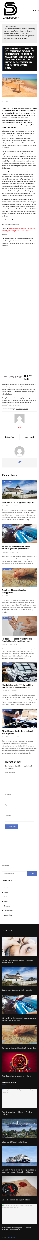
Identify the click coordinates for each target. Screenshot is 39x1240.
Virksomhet (8, 915)
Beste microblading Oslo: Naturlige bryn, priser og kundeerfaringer (18, 961)
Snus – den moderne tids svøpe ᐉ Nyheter (16, 1200)
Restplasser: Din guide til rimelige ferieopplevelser (14, 591)
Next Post (28, 437)
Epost (7, 805)
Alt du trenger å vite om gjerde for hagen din (18, 502)
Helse (6, 892)
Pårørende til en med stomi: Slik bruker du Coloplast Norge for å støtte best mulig (17, 639)
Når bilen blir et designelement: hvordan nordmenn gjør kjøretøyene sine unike (16, 547)
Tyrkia (27, 231)
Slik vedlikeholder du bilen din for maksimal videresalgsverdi (17, 732)
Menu (36, 10)
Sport (6, 901)
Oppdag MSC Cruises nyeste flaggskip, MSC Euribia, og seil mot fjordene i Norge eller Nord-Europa (19, 1171)
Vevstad (8, 815)
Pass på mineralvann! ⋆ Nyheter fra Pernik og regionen (17, 1113)
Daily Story (11, 1238)
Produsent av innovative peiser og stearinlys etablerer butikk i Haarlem (16, 1228)
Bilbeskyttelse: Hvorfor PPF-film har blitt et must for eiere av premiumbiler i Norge (17, 686)
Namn (8, 794)
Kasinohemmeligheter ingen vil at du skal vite (17, 1076)
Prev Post (10, 437)
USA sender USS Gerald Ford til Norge (14, 1142)
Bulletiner (7, 481)
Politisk (6, 897)
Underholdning (8, 910)
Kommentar (10, 773)
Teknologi (7, 906)
